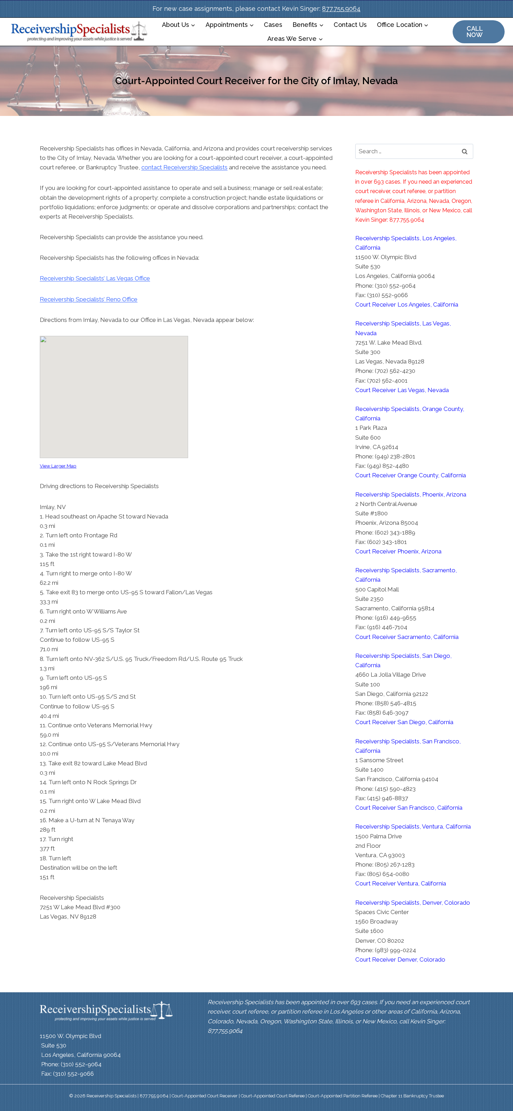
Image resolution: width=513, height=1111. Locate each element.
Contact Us (350, 24)
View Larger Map (58, 466)
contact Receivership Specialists (184, 167)
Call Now (475, 31)
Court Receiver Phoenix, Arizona (398, 551)
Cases (273, 24)
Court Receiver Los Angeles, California (406, 304)
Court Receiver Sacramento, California (407, 636)
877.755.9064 (341, 8)
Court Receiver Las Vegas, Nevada (402, 390)
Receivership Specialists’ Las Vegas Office (95, 278)
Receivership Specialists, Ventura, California (413, 826)
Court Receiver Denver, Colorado (400, 959)
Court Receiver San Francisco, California (408, 807)
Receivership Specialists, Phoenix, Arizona (410, 494)
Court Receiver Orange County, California (410, 475)
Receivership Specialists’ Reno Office (88, 299)
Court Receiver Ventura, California (400, 883)
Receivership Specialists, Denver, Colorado (412, 902)
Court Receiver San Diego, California (404, 722)
